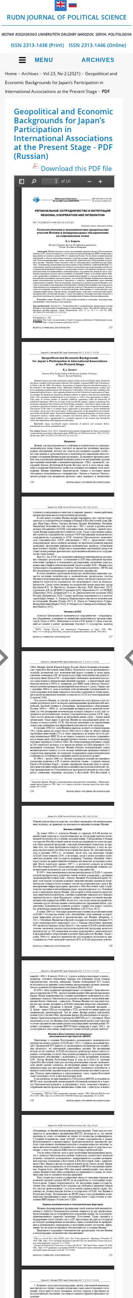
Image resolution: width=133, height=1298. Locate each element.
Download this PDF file (76, 168)
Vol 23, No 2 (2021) (62, 74)
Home (11, 74)
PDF (106, 91)
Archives (98, 60)
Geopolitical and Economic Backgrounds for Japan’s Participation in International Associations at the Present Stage (61, 82)
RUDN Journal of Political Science (66, 25)
